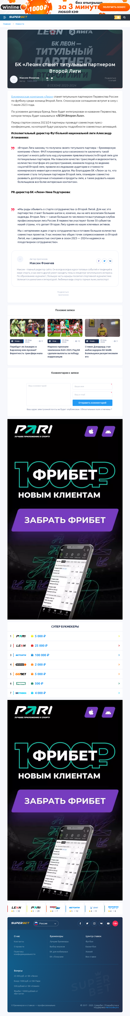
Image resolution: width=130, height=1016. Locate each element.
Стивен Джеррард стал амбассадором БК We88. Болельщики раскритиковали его (101, 351)
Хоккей (89, 951)
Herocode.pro (112, 1007)
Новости (20, 24)
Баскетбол (91, 946)
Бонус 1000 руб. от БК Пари (27, 981)
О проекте (19, 946)
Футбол (89, 941)
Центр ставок (93, 936)
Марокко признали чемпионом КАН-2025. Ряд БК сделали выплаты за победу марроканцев (64, 351)
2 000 (40, 664)
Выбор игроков (57, 946)
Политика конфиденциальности (24, 952)
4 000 (40, 693)
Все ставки (91, 957)
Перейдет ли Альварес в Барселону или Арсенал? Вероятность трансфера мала (26, 350)
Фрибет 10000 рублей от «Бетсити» (26, 992)
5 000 (40, 636)
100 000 (42, 655)
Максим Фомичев (29, 78)
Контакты (19, 941)
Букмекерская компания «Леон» (32, 96)
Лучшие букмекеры (59, 941)
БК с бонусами (56, 957)
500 (39, 683)
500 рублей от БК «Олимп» (26, 986)
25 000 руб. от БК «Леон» (26, 976)
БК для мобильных (59, 951)
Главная (7, 24)
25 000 (41, 645)
